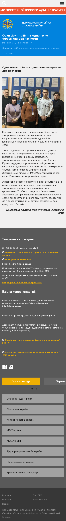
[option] (23, 382)
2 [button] (36, 389)
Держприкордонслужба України (24, 451)
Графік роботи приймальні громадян (22, 282)
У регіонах (23, 42)
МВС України (14, 440)
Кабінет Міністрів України (20, 419)
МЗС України (14, 430)
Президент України (17, 409)
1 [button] (32, 389)
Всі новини (7, 42)
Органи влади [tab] (21, 381)
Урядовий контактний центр (22, 472)
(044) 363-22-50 (10, 248)
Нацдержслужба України (20, 462)
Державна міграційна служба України (36, 24)
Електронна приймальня (18, 259)
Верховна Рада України (19, 398)
